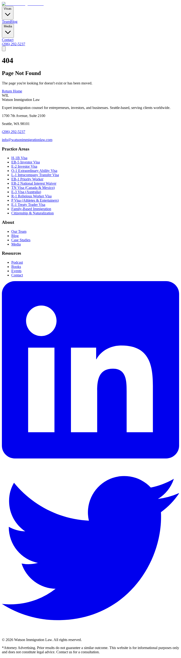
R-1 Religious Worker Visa (31, 196)
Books (16, 267)
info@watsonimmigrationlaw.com (27, 140)
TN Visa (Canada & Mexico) (33, 188)
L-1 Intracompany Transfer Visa (35, 175)
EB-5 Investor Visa (25, 162)
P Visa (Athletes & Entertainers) (35, 200)
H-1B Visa (19, 158)
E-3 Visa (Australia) (26, 192)
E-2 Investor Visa (24, 166)
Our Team (18, 231)
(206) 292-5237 (13, 44)
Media (16, 244)
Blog (13, 22)
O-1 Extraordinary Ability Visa (34, 171)
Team (6, 22)
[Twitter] (90, 635)
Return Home (12, 91)
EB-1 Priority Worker (27, 179)
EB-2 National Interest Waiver (33, 183)
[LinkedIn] (90, 457)
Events (16, 271)
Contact (7, 40)
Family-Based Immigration (31, 209)
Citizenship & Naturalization (32, 213)
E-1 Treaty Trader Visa (28, 205)
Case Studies (20, 240)
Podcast (17, 262)
